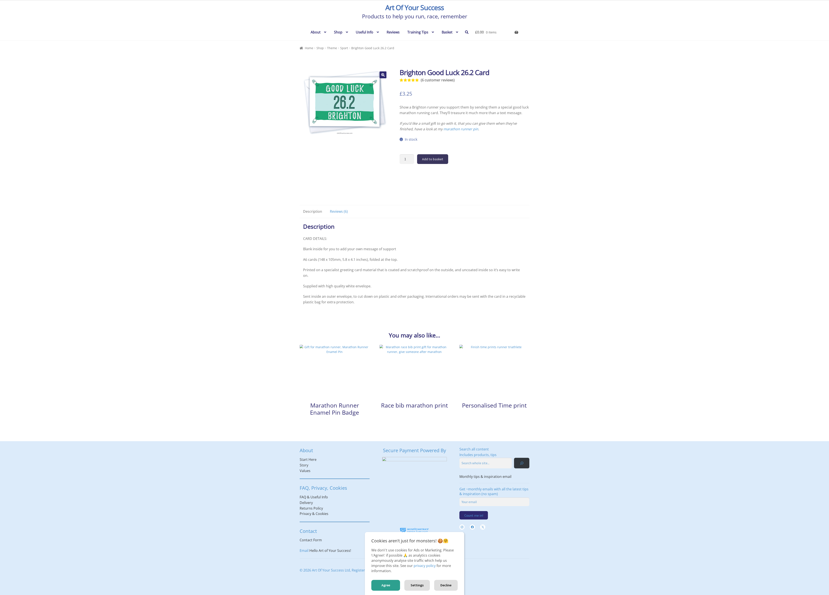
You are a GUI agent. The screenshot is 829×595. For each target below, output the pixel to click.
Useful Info (364, 32)
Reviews (393, 32)
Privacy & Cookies (314, 513)
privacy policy (425, 565)
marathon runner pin (460, 129)
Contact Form (311, 540)
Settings (417, 585)
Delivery (306, 502)
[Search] (521, 463)
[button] (383, 74)
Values (305, 470)
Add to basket (432, 159)
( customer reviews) (438, 80)
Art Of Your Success (414, 7)
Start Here (308, 459)
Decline (445, 585)
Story (304, 465)
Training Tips (417, 32)
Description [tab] (312, 211)
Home (309, 48)
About (316, 32)
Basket (447, 32)
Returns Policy (311, 508)
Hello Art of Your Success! (330, 550)
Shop (338, 32)
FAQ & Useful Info (314, 497)
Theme (332, 48)
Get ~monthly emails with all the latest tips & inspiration (493, 491)
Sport (344, 48)
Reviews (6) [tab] (339, 211)
